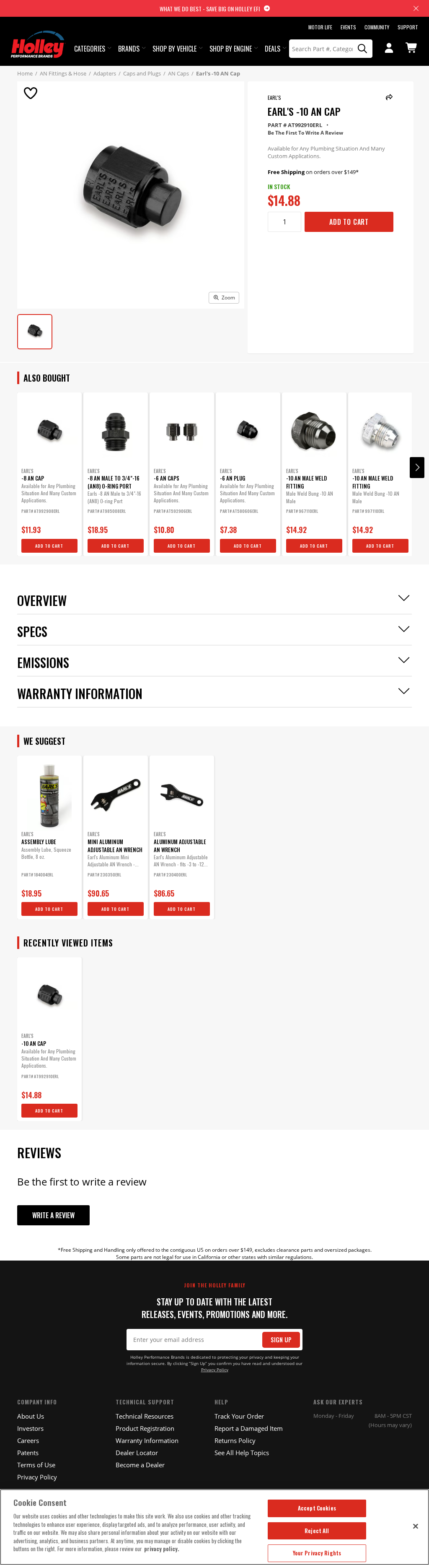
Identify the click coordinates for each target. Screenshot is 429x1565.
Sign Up (281, 1339)
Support (408, 27)
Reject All (317, 1530)
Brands (129, 49)
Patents (28, 1452)
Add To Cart (349, 222)
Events (348, 27)
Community (376, 27)
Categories (89, 49)
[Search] (363, 48)
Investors (30, 1428)
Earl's (274, 97)
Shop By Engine (230, 49)
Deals (272, 49)
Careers (28, 1440)
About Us (30, 1416)
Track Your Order (239, 1416)
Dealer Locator (137, 1452)
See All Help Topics (241, 1452)
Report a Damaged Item (248, 1428)
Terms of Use (36, 1465)
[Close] (415, 1526)
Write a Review (53, 1215)
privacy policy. (161, 1548)
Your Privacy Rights (317, 1553)
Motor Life (320, 27)
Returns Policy (235, 1440)
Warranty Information (147, 1440)
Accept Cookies (317, 1508)
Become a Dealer (140, 1465)
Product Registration (145, 1428)
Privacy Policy (214, 1370)
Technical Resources (144, 1416)
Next (417, 467)
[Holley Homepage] (38, 36)
